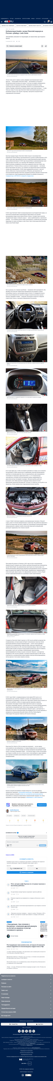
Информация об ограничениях (26, 1050)
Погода (12, 18)
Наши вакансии (5, 1001)
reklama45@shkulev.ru (36, 1047)
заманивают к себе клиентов (34, 797)
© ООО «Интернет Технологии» (26, 1071)
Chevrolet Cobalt (31, 815)
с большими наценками (25, 792)
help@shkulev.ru (29, 1045)
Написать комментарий (15, 46)
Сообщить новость (6, 979)
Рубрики (3, 983)
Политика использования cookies (26, 1052)
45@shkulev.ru (32, 1043)
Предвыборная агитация (8, 1008)
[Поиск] (44, 22)
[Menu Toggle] (1, 22)
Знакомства (18, 18)
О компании (4, 994)
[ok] (26, 1031)
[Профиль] (51, 22)
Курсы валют (45, 18)
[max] (30, 1031)
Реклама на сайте (6, 986)
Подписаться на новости (8, 976)
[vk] (23, 1031)
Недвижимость (5, 18)
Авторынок (16, 815)
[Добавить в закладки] (42, 46)
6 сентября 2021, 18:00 (10, 41)
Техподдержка (5, 1004)
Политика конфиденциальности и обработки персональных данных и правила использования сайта (27, 1056)
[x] (33, 1031)
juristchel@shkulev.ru (40, 1044)
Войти (11, 845)
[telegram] (19, 1031)
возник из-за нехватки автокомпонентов (31, 794)
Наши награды (5, 997)
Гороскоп (38, 18)
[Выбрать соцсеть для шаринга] (45, 46)
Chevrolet (23, 815)
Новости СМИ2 (10, 854)
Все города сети (5, 1015)
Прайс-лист (4, 990)
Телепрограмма (26, 18)
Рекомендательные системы (26, 1054)
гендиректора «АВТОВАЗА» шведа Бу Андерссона (19, 176)
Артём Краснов (14, 810)
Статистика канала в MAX (8, 1012)
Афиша (33, 18)
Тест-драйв (9, 815)
